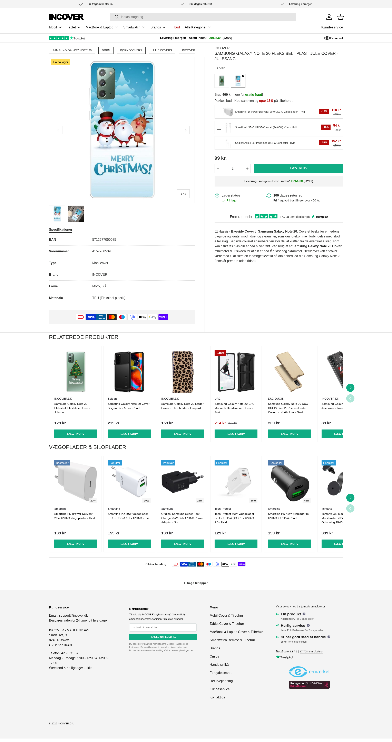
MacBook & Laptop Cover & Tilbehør (236, 632)
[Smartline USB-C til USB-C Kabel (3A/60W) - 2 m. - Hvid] (228, 128)
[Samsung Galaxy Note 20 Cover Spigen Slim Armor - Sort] (129, 371)
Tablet (71, 27)
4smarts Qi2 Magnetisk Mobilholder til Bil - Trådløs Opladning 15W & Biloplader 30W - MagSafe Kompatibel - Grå (340, 522)
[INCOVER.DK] (66, 16)
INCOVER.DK (65, 723)
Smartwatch (131, 27)
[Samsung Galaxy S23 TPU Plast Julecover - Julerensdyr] (343, 371)
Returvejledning (221, 681)
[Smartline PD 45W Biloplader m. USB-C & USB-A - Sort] (289, 481)
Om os (214, 656)
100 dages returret (287, 195)
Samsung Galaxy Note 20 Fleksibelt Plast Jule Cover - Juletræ (72, 408)
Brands (155, 27)
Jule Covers (162, 50)
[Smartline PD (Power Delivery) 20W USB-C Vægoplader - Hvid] (228, 112)
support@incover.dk (73, 615)
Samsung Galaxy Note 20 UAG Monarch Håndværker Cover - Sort (235, 408)
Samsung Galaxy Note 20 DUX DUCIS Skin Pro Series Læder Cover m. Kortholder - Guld (288, 408)
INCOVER (188, 50)
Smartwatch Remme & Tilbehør (232, 640)
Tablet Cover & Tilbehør (227, 623)
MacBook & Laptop (99, 27)
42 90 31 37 (69, 653)
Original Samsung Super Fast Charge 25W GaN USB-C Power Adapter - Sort (182, 518)
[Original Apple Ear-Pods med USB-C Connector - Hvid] (228, 143)
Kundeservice (332, 27)
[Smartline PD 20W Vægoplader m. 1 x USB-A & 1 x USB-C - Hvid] (129, 481)
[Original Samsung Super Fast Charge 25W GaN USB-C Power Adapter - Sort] (182, 481)
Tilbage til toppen (196, 583)
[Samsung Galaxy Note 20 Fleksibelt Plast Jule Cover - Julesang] (238, 81)
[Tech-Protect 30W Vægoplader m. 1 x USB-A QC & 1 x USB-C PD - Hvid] (236, 481)
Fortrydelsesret (220, 673)
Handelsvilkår (220, 664)
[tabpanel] (122, 268)
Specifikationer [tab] (60, 229)
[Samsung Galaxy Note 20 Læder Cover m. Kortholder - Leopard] (182, 371)
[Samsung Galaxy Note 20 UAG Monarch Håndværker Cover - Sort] (236, 371)
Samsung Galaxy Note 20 (72, 50)
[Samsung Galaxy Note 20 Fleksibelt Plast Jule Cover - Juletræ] (222, 81)
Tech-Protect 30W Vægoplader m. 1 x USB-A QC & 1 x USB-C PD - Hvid (234, 518)
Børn (106, 50)
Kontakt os (217, 697)
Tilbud (175, 27)
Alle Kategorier (195, 27)
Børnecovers (131, 50)
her (191, 650)
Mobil (53, 27)
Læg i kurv (298, 168)
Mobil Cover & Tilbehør (226, 615)
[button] (340, 16)
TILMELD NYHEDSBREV (163, 637)
